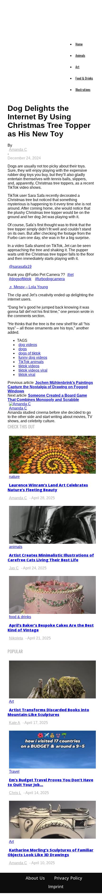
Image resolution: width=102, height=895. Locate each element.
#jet (70, 275)
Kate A (14, 723)
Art (77, 66)
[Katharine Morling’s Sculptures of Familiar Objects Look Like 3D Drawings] (52, 837)
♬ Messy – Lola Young (28, 287)
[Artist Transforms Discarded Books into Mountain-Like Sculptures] (52, 697)
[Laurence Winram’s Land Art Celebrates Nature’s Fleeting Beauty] (52, 472)
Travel (14, 771)
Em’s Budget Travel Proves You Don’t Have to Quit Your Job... (50, 782)
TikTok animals (31, 362)
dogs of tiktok (30, 353)
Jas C (14, 568)
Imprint (56, 886)
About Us (35, 878)
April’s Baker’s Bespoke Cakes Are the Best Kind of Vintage (51, 628)
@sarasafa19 (20, 267)
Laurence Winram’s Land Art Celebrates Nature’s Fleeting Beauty (48, 487)
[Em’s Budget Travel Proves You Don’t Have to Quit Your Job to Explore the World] (52, 767)
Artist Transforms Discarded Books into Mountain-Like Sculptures (48, 712)
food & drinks (20, 617)
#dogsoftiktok (20, 279)
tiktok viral (27, 375)
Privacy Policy (68, 878)
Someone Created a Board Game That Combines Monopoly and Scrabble (47, 397)
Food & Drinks (84, 78)
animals (15, 547)
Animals (80, 55)
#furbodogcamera (50, 279)
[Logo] (12, 38)
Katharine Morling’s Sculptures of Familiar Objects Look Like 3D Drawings (50, 852)
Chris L (15, 793)
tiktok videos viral (33, 370)
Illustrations (82, 89)
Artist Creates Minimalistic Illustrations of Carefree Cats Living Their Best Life (51, 557)
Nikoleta (16, 638)
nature (14, 477)
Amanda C (18, 150)
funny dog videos (33, 357)
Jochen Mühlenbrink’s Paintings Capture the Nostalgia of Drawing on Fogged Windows (50, 387)
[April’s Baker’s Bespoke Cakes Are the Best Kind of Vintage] (52, 613)
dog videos (28, 345)
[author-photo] (20, 404)
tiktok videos (29, 366)
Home (79, 43)
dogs (23, 349)
